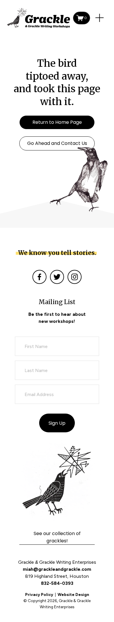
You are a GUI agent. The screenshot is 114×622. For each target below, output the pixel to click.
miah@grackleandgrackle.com (57, 569)
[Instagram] (75, 277)
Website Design (73, 594)
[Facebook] (39, 277)
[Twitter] (57, 277)
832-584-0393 (57, 583)
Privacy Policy (39, 594)
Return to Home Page (57, 122)
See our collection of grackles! (57, 537)
